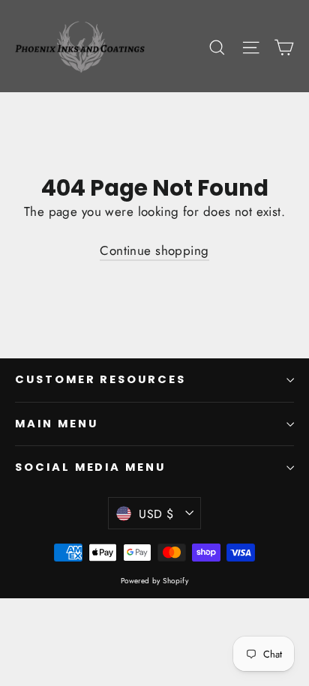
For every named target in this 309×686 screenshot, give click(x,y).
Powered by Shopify (155, 580)
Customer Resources (100, 379)
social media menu (90, 467)
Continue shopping (154, 250)
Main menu (56, 423)
